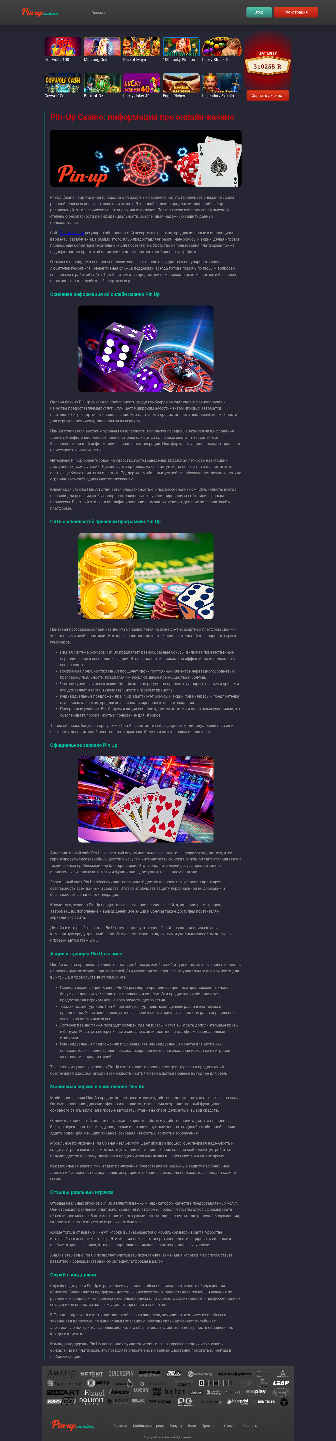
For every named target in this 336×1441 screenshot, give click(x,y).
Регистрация (296, 12)
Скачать (250, 1426)
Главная (98, 13)
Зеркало (120, 1426)
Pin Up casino (72, 232)
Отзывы (230, 1426)
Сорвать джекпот (268, 95)
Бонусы (176, 1426)
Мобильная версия (148, 1426)
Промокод (210, 1426)
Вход (259, 12)
